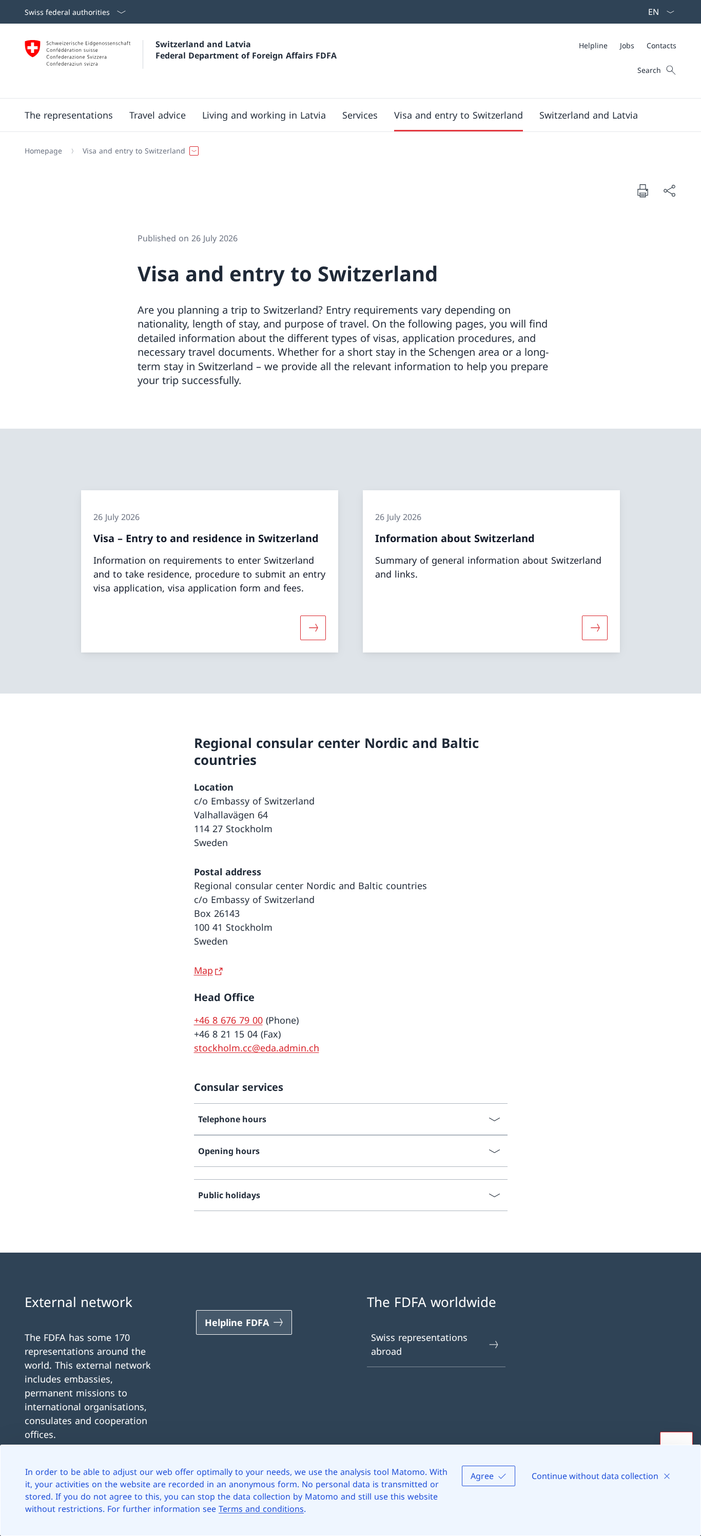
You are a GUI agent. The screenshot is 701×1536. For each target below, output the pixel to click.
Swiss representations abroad (419, 1344)
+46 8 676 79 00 (228, 1020)
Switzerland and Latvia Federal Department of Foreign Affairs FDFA (246, 50)
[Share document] (669, 190)
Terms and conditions (261, 1508)
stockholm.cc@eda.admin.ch (256, 1048)
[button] (68, 115)
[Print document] (642, 190)
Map (203, 970)
